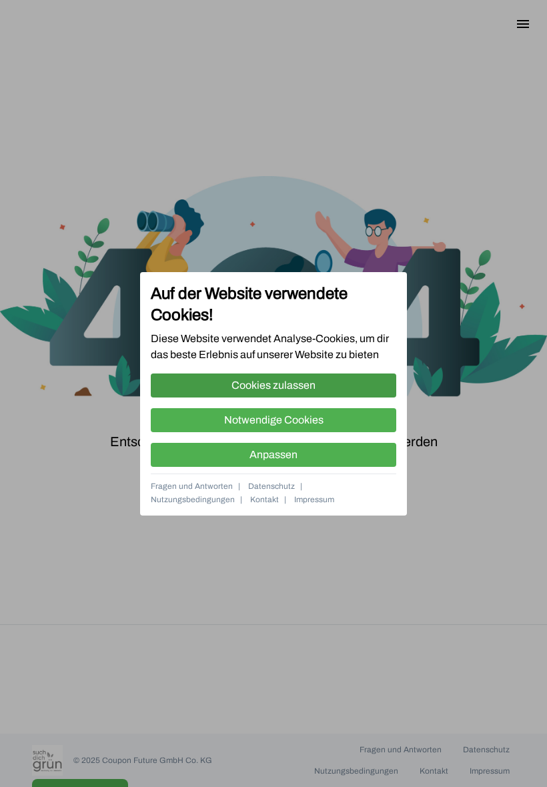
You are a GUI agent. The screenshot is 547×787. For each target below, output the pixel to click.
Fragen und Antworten (192, 486)
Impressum (314, 499)
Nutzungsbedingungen (193, 499)
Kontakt (264, 499)
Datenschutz (271, 486)
